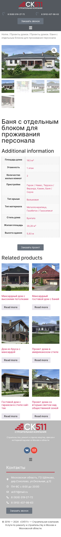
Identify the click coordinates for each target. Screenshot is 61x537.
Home (5, 34)
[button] (30, 28)
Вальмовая (33, 199)
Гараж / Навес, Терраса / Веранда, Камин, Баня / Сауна (40, 188)
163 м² (30, 160)
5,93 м (30, 233)
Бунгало (31, 218)
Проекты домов (19, 34)
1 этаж (30, 168)
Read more (11, 307)
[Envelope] (34, 450)
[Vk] (27, 450)
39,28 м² (31, 226)
